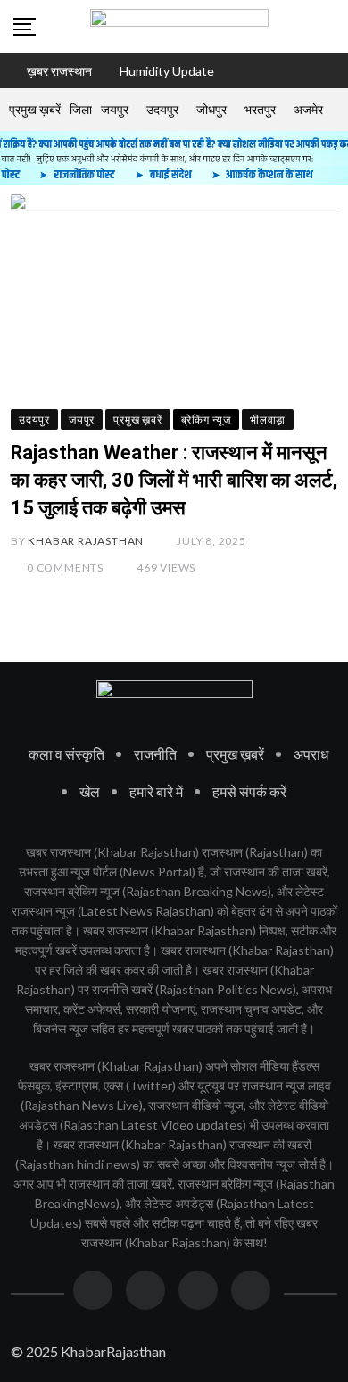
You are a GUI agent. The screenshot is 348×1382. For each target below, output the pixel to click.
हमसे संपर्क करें (249, 791)
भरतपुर (260, 109)
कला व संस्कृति (66, 753)
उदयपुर (162, 109)
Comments (65, 567)
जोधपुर (211, 109)
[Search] (328, 26)
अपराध (311, 753)
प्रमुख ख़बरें (35, 109)
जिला (81, 109)
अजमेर (308, 109)
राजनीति (155, 753)
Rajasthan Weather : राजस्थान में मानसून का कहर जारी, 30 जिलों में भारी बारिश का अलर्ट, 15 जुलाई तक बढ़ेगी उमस (174, 480)
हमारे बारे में (156, 791)
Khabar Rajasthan (86, 540)
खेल (89, 791)
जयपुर (114, 109)
